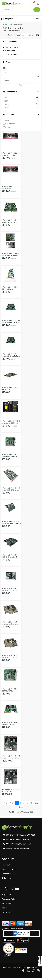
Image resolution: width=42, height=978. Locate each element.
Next (36, 803)
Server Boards (9, 51)
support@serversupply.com (17, 848)
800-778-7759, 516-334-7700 (18, 844)
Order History (7, 878)
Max (37, 76)
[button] (40, 961)
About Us (5, 908)
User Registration (9, 869)
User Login (6, 865)
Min (4, 68)
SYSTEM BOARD (10, 54)
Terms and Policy (9, 899)
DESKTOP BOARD (10, 47)
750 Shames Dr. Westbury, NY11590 (20, 835)
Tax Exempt (6, 912)
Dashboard (6, 874)
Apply (21, 85)
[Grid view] (38, 35)
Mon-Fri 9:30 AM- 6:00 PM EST (19, 839)
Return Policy (7, 903)
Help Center (6, 894)
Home (5, 24)
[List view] (36, 35)
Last (21, 807)
